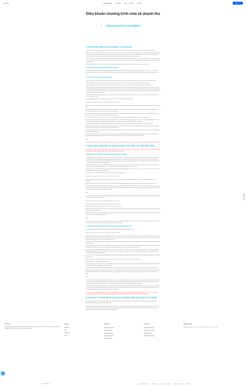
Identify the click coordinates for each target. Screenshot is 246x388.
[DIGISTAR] (10, 3)
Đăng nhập (238, 3)
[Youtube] (189, 333)
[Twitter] (186, 333)
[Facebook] (184, 333)
